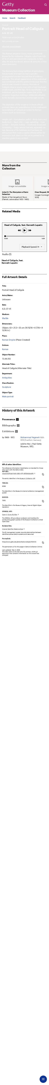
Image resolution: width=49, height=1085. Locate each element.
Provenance (8, 419)
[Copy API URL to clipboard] (43, 474)
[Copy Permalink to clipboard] (43, 542)
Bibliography (9, 425)
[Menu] (43, 1079)
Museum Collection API (27, 478)
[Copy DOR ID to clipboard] (43, 501)
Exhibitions (8, 431)
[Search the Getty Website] (45, 5)
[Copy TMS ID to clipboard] (43, 487)
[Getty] (8, 4)
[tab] (9, 419)
